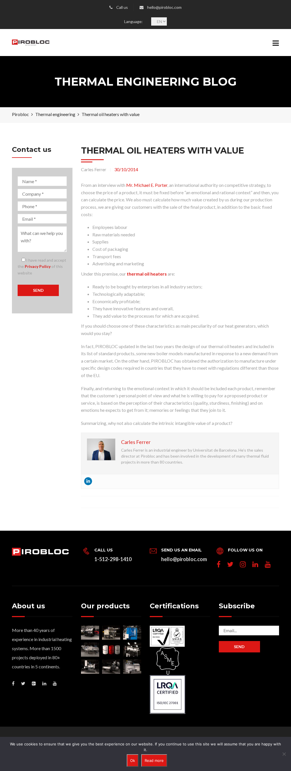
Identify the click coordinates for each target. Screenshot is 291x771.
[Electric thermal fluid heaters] (111, 633)
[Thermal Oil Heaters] (90, 633)
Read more (154, 760)
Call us (122, 7)
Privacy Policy (38, 266)
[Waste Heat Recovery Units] (132, 633)
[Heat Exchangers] (90, 649)
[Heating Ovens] (132, 667)
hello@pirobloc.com (164, 7)
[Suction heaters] (111, 667)
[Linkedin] (88, 481)
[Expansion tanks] (132, 649)
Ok (132, 760)
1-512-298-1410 (113, 559)
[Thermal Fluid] (111, 649)
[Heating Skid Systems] (90, 667)
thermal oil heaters (147, 273)
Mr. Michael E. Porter (146, 185)
